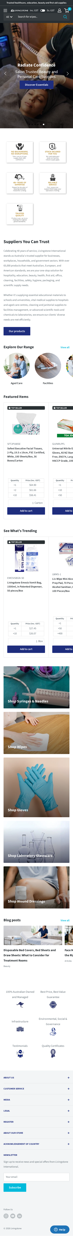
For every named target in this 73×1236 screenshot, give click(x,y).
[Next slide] (67, 73)
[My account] (59, 10)
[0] (66, 10)
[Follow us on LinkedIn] (19, 1216)
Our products (17, 331)
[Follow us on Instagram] (6, 1216)
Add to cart (26, 511)
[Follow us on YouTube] (12, 1216)
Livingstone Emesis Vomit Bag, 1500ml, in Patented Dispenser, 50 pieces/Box (24, 587)
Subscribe (15, 1187)
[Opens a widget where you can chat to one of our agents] (59, 1229)
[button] (29, 124)
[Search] (65, 17)
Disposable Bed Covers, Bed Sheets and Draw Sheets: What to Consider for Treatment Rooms (30, 955)
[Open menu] (5, 10)
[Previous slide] (5, 73)
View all (65, 347)
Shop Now (36, 85)
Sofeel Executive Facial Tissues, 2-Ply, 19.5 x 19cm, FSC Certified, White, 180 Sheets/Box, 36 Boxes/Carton (26, 455)
